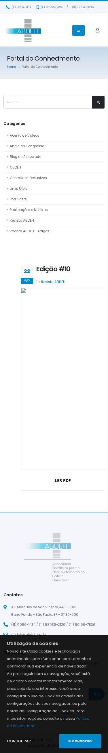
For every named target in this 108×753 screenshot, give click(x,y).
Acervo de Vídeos (24, 135)
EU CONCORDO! (80, 741)
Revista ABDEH (22, 220)
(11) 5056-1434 (21, 7)
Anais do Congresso (27, 146)
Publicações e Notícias (29, 210)
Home (11, 67)
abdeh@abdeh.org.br (28, 634)
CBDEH (15, 167)
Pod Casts (18, 199)
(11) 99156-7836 (83, 7)
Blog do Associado (25, 156)
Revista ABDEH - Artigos (29, 231)
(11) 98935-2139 (51, 7)
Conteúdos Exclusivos (28, 178)
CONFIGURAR (19, 741)
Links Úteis (18, 188)
